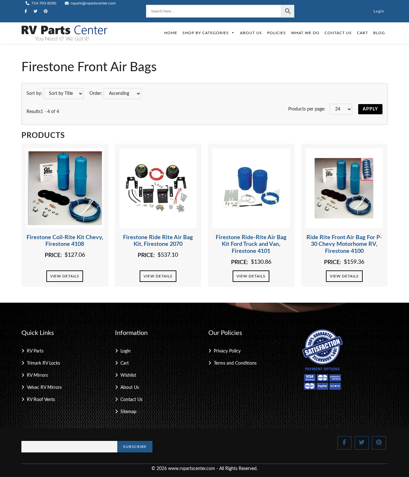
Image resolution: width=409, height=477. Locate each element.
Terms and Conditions (235, 363)
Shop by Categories (205, 33)
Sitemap (128, 412)
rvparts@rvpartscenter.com (93, 3)
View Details (64, 276)
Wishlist (128, 375)
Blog (379, 33)
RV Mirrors (37, 375)
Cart (362, 33)
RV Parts (35, 351)
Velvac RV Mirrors (44, 387)
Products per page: (306, 109)
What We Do (305, 33)
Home (170, 33)
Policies (276, 33)
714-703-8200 (43, 3)
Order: (95, 93)
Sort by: (34, 93)
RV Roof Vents (41, 399)
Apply (370, 109)
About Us (251, 33)
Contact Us (338, 33)
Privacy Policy (227, 351)
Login (379, 11)
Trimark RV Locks (43, 363)
